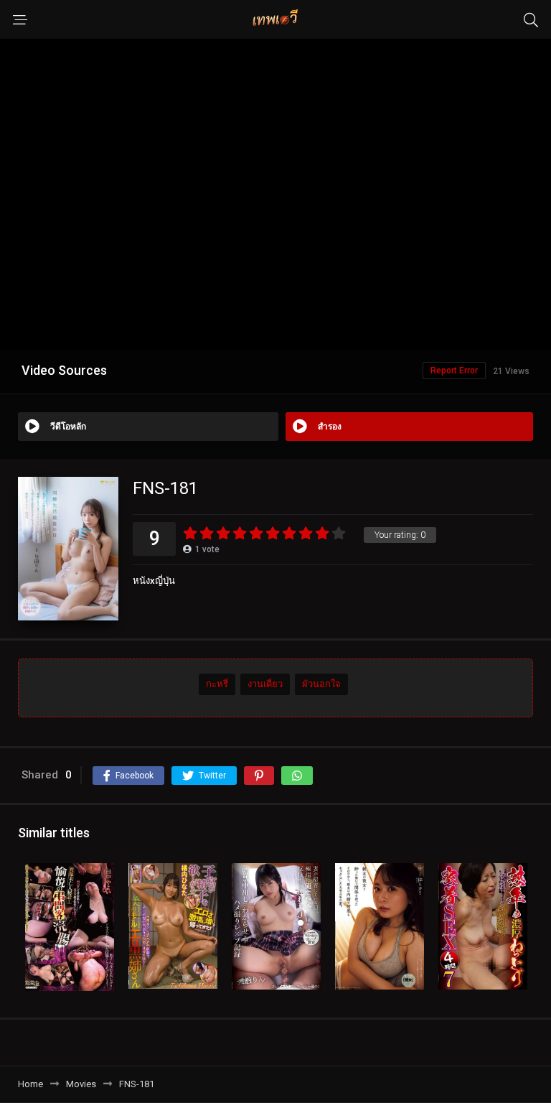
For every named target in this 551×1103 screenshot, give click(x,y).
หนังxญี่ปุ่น (154, 580)
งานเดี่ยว (265, 684)
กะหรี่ (217, 684)
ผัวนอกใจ (321, 684)
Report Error (454, 371)
